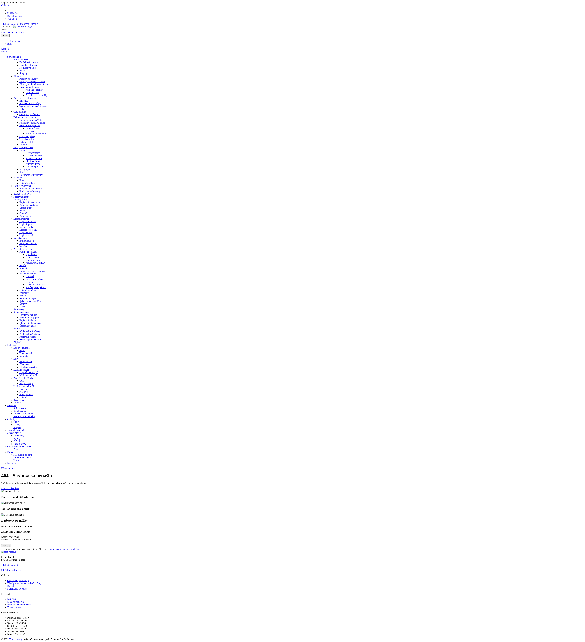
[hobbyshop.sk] (9, 552)
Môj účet (11, 599)
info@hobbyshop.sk (29, 24)
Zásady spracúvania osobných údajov (25, 583)
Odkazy (5, 5)
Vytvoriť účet (13, 18)
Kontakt (11, 586)
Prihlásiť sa (12, 13)
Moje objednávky (15, 602)
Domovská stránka (10, 488)
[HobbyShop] (22, 26)
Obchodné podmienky (18, 580)
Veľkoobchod (14, 41)
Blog (9, 43)
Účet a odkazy (8, 468)
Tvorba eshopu (16, 639)
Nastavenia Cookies (17, 588)
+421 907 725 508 (10, 24)
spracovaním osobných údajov (64, 549)
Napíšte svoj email (10, 537)
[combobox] (15, 29)
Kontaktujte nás (14, 16)
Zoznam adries (14, 607)
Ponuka (5, 51)
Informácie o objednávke (19, 604)
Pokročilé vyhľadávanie (12, 32)
